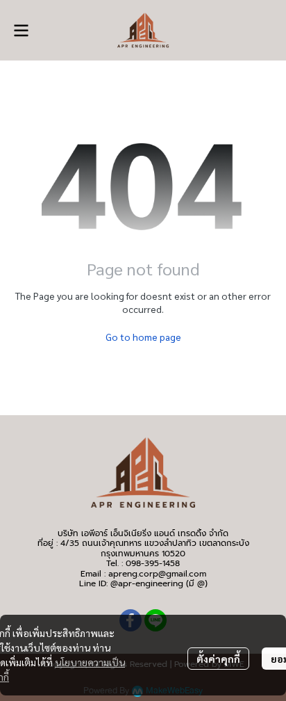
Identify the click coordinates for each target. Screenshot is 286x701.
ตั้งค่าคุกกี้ (218, 658)
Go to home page (143, 336)
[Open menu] (21, 31)
